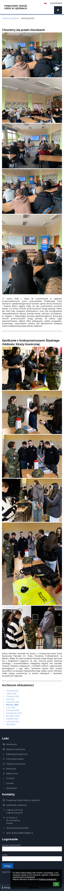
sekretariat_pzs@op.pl (16, 805)
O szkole (10, 778)
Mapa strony (12, 773)
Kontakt (10, 783)
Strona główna (10, 18)
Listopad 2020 (12, 721)
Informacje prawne (15, 758)
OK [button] (56, 884)
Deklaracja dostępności (16, 754)
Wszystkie (10, 724)
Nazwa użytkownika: (11, 845)
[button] (58, 10)
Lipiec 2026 (11, 693)
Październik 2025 (14, 713)
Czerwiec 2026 (12, 696)
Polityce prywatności (47, 879)
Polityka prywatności (15, 763)
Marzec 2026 (12, 704)
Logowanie (56, 3)
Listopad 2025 (12, 710)
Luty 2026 (10, 707)
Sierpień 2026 (12, 690)
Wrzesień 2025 (12, 715)
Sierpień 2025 (12, 718)
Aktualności (27, 18)
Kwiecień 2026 (12, 701)
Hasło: (5, 854)
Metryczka (11, 768)
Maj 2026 (10, 699)
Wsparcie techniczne (15, 749)
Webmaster (11, 744)
